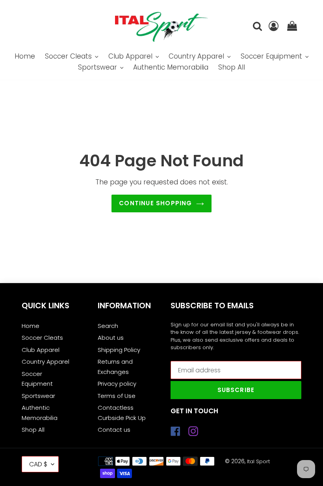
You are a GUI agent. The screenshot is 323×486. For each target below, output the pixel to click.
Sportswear (38, 396)
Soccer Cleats (42, 337)
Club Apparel (40, 350)
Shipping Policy (119, 350)
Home (30, 326)
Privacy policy (117, 383)
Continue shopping (155, 203)
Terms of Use (117, 396)
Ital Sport (258, 461)
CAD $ (38, 464)
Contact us (114, 429)
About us (111, 337)
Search (108, 326)
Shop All (33, 429)
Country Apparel (45, 361)
